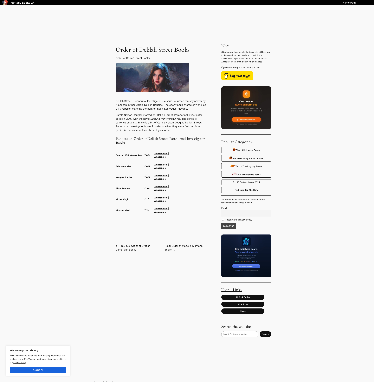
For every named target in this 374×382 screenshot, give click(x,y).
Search (265, 334)
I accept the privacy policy (238, 219)
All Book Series (243, 297)
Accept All (38, 370)
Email (224, 208)
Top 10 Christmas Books (249, 174)
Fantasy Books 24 (23, 2)
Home (243, 311)
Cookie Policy (19, 362)
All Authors (243, 304)
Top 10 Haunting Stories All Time (247, 158)
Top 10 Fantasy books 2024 (246, 182)
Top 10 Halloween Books (248, 150)
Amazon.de (160, 157)
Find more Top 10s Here (246, 190)
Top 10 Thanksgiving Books (248, 166)
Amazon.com (161, 153)
